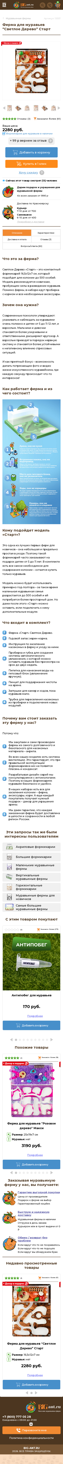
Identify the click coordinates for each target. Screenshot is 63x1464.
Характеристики (46, 233)
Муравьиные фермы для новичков (35, 897)
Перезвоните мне (34, 1430)
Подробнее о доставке (30, 221)
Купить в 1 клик (34, 164)
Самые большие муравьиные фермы (32, 907)
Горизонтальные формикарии (29, 887)
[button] (59, 108)
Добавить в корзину (34, 152)
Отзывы (45, 239)
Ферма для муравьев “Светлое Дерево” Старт (31, 1346)
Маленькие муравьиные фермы (35, 867)
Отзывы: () (23, 118)
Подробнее (35, 1016)
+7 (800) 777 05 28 (16, 1417)
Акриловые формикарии (35, 847)
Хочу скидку (28, 172)
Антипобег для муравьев (32, 995)
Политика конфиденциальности (31, 1438)
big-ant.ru (32, 1448)
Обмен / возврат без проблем (32, 1239)
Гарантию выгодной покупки (39, 1192)
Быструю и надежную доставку (33, 1214)
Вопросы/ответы (31, 246)
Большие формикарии (34, 857)
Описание (17, 233)
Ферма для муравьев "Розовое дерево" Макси (31, 1126)
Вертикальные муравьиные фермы (32, 877)
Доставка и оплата (17, 239)
